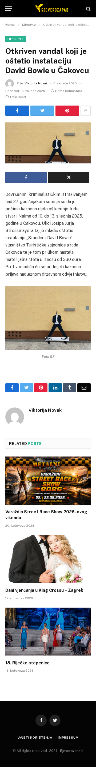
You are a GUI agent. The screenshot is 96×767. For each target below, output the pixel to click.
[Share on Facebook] (17, 111)
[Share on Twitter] (42, 111)
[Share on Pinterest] (67, 111)
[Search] (88, 9)
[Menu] (8, 9)
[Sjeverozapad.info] (50, 8)
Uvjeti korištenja (35, 737)
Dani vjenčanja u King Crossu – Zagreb (44, 590)
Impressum (68, 737)
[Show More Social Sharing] (86, 111)
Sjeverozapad (71, 751)
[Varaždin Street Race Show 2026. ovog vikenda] (48, 481)
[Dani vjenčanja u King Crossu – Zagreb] (48, 559)
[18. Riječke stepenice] (48, 632)
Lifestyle (15, 38)
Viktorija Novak (36, 83)
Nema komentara (68, 91)
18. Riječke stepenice (27, 662)
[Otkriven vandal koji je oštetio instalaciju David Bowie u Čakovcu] (48, 142)
